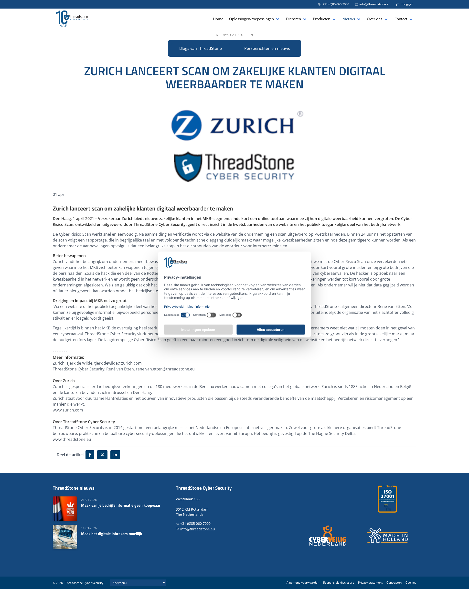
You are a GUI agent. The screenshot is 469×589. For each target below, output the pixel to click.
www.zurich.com (68, 410)
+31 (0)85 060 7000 (336, 4)
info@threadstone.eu (374, 4)
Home (218, 18)
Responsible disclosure (338, 582)
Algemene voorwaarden (303, 582)
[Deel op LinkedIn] (115, 454)
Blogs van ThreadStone (200, 48)
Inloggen (407, 4)
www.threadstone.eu (72, 439)
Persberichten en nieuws (267, 48)
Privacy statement (370, 582)
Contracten (394, 582)
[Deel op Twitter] (102, 454)
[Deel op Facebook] (89, 454)
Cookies (410, 582)
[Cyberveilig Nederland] (328, 535)
